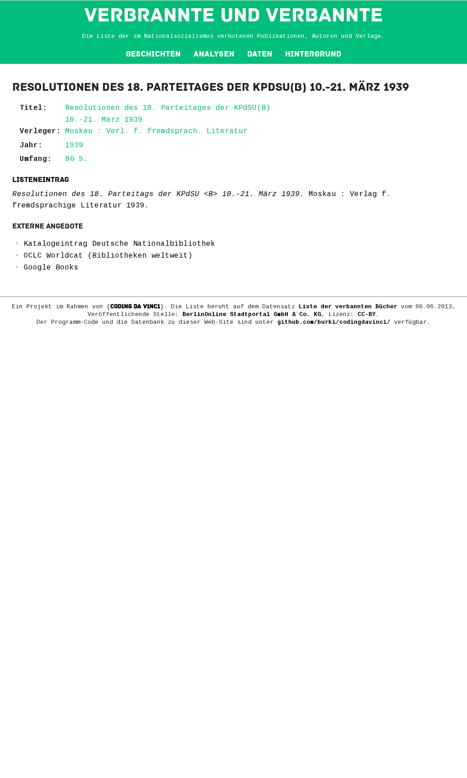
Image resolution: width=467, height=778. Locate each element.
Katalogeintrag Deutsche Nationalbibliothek (119, 244)
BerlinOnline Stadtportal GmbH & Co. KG (251, 314)
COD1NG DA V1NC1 (135, 306)
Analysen (213, 54)
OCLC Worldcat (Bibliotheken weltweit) (108, 256)
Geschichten (153, 54)
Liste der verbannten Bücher (348, 306)
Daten (259, 54)
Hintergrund (313, 54)
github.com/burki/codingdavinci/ (333, 322)
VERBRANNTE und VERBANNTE (233, 15)
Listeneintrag (40, 179)
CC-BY (367, 314)
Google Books (51, 268)
